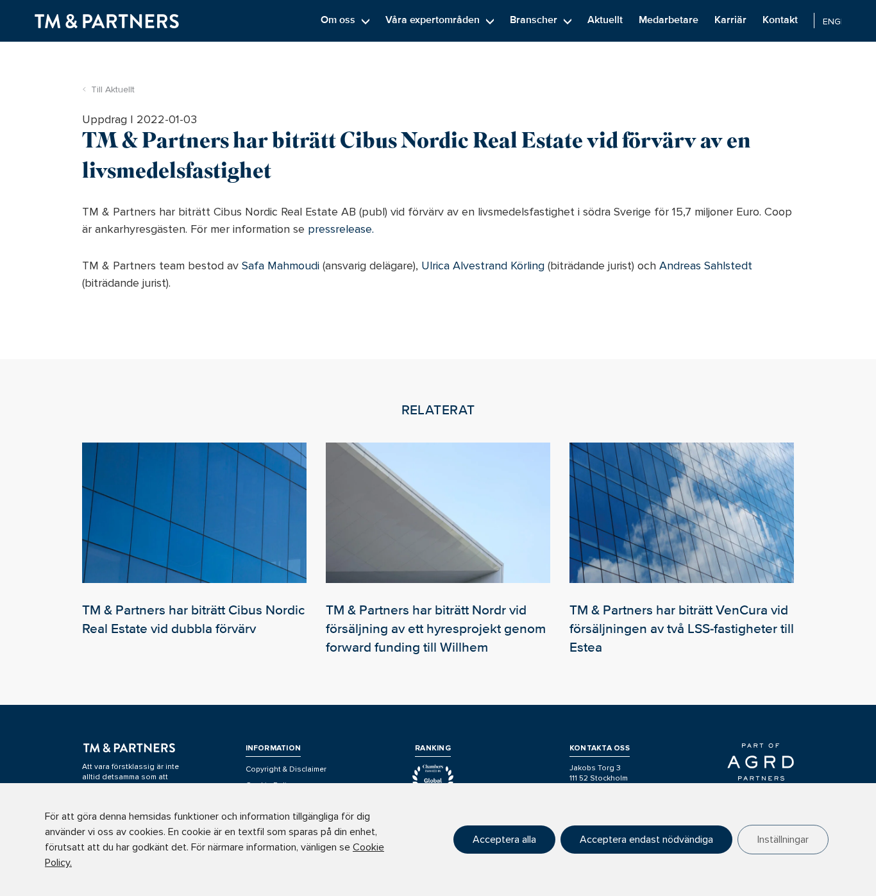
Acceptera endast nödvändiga (646, 839)
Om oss (338, 19)
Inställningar (783, 839)
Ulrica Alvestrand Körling (482, 265)
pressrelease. (341, 229)
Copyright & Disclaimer (286, 769)
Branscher (533, 19)
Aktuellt (605, 19)
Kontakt (780, 19)
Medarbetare (668, 19)
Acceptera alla (504, 839)
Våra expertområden (432, 19)
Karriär (730, 19)
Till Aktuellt (113, 89)
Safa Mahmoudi (280, 265)
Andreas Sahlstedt (705, 265)
